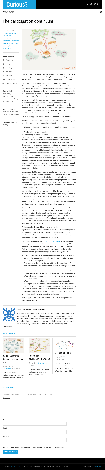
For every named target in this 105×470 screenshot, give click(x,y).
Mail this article (11, 79)
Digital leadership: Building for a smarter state (13, 359)
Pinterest (8, 72)
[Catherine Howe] (19, 4)
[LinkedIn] (98, 4)
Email (5, 428)
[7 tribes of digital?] (65, 344)
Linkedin (8, 76)
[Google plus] (95, 4)
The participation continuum (28, 21)
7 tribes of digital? (63, 352)
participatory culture (10, 99)
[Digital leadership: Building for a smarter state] (13, 345)
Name (5, 420)
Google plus (9, 68)
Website (6, 436)
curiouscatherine (10, 33)
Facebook (9, 60)
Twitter (7, 64)
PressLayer (98, 466)
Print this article (11, 83)
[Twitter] (88, 4)
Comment (6, 398)
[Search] (101, 12)
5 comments (68, 357)
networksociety (8, 96)
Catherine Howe (15, 466)
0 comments (7, 36)
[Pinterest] (91, 4)
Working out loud (9, 101)
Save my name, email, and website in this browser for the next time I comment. (34, 447)
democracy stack (53, 241)
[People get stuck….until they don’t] (39, 345)
